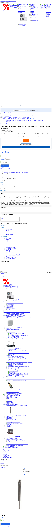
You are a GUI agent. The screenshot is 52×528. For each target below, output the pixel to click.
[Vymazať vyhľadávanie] (26, 110)
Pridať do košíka (5, 523)
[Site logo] (26, 108)
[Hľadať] (28, 110)
